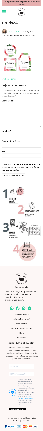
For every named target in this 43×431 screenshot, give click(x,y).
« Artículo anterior (10, 79)
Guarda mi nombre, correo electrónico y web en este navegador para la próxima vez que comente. (21, 167)
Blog (21, 333)
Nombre (6, 131)
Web (4, 151)
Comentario (8, 101)
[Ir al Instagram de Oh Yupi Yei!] (23, 308)
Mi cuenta (21, 338)
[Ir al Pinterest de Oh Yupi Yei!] (29, 308)
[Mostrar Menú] (4, 12)
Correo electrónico (11, 141)
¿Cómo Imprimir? (21, 324)
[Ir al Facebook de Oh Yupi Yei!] (17, 308)
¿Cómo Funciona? (21, 319)
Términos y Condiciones (21, 328)
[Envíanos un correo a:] (12, 308)
